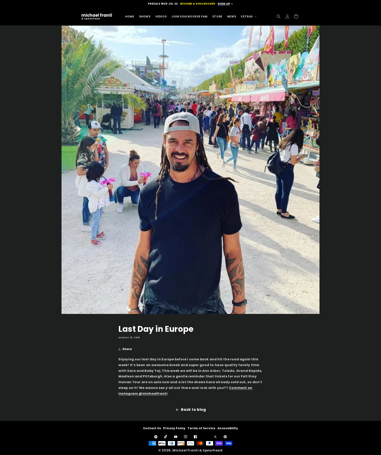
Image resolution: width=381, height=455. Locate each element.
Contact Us (152, 428)
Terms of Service (202, 428)
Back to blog (193, 409)
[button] (248, 16)
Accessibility (227, 428)
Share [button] (127, 349)
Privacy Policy (174, 428)
